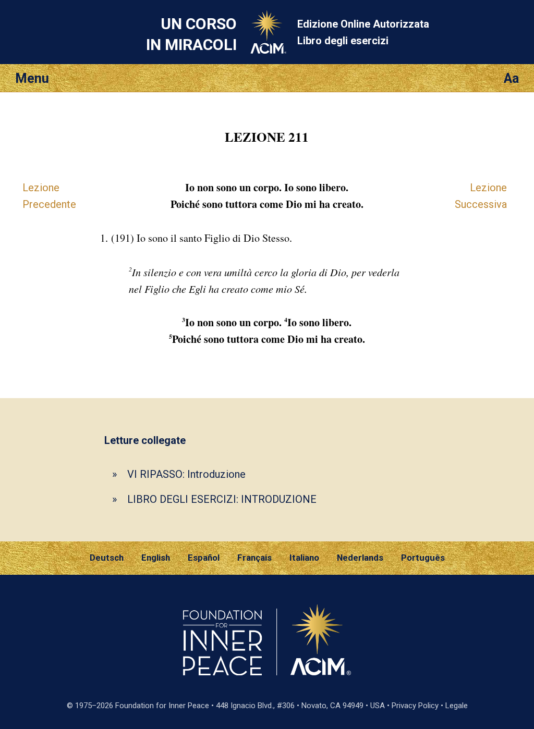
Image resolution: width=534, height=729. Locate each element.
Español (204, 557)
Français (254, 557)
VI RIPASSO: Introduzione (186, 474)
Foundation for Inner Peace (162, 705)
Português (423, 557)
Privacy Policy (415, 705)
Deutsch (107, 557)
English (155, 557)
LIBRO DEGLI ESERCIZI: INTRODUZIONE (222, 499)
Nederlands (360, 557)
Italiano (304, 557)
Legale (456, 705)
